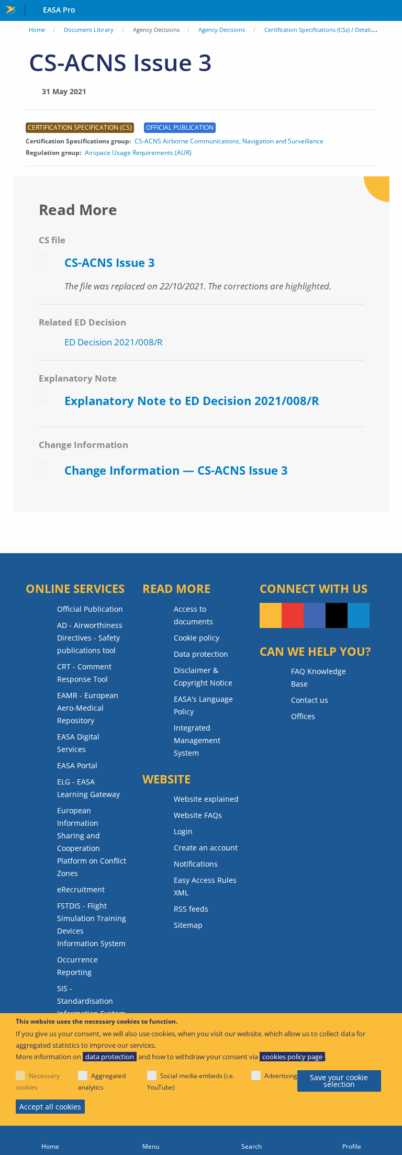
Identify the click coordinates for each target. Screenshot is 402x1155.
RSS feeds (191, 909)
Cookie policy (196, 638)
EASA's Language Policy (203, 705)
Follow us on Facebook (315, 615)
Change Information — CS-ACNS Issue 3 (176, 470)
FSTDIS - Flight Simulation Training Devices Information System (91, 924)
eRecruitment (81, 889)
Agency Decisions (221, 29)
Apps (392, 11)
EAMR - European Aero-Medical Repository (87, 707)
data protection (109, 1056)
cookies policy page (292, 1056)
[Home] (50, 1140)
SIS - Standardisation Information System (91, 1000)
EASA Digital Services (78, 743)
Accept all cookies (50, 1107)
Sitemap (188, 925)
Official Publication (90, 609)
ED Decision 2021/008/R (113, 342)
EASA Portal (77, 765)
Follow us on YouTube (293, 615)
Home (37, 29)
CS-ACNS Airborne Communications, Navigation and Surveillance (229, 141)
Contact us (309, 700)
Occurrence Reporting (77, 966)
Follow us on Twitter (337, 615)
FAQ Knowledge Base (318, 677)
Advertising (280, 1075)
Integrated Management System (197, 740)
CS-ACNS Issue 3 (109, 262)
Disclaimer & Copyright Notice (203, 676)
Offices (303, 716)
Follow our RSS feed (271, 615)
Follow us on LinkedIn (359, 615)
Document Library (89, 29)
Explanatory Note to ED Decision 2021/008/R (191, 400)
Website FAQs (198, 815)
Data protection (201, 654)
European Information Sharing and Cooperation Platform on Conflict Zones (91, 841)
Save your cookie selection (339, 1081)
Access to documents (193, 615)
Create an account (206, 848)
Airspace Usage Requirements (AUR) (138, 153)
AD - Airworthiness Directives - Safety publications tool (89, 637)
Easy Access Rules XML (205, 886)
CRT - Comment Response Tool (84, 672)
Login (183, 831)
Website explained (206, 799)
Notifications (196, 864)
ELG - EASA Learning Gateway (88, 788)
